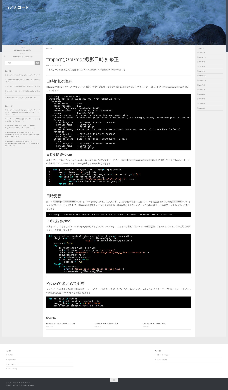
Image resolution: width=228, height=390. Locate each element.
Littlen (51, 65)
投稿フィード (12, 359)
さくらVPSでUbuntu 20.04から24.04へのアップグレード (23, 75)
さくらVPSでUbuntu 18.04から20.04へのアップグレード (23, 86)
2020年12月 (202, 76)
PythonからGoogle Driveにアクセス (17, 125)
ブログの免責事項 (162, 359)
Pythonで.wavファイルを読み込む (154, 323)
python (49, 49)
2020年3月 (202, 108)
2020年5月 (202, 99)
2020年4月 (202, 103)
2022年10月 (202, 57)
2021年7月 (202, 66)
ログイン (10, 355)
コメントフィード (13, 364)
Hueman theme (29, 385)
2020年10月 (202, 80)
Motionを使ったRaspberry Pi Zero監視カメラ (20, 141)
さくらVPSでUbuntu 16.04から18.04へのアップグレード (23, 110)
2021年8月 (202, 62)
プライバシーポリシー (163, 355)
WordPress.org (12, 368)
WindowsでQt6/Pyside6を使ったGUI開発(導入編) (21, 97)
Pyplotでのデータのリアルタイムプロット (60, 323)
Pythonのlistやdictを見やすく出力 (106, 323)
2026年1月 (202, 52)
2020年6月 (202, 94)
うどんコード (17, 7)
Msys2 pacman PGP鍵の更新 (15, 119)
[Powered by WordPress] (13, 385)
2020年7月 (202, 89)
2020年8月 (202, 85)
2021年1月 (202, 71)
